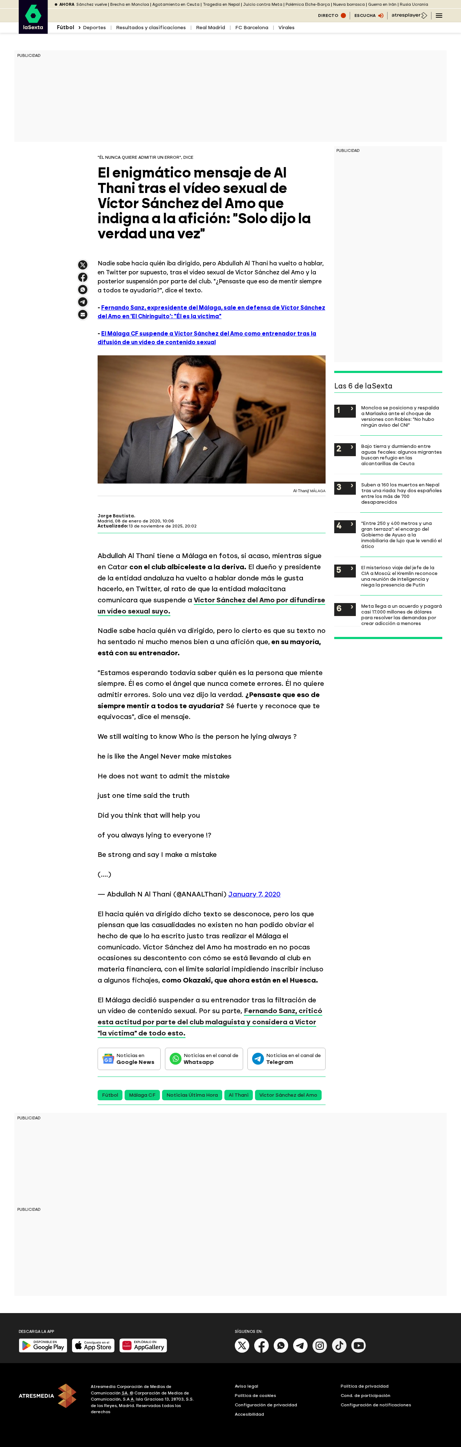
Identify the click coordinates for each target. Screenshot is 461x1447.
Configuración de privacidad (266, 1404)
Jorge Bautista (116, 515)
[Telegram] (300, 1351)
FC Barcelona (251, 27)
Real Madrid (210, 27)
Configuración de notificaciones (376, 1404)
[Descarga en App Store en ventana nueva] (93, 1351)
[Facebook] (261, 1351)
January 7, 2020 (254, 894)
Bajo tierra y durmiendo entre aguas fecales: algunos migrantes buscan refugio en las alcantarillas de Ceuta (401, 454)
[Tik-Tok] (339, 1351)
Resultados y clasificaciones (151, 27)
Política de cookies (255, 1395)
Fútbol (110, 1095)
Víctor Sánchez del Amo (288, 1095)
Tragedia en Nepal (221, 4)
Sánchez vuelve (91, 4)
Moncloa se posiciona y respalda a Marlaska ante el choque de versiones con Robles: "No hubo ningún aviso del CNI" (400, 416)
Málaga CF (142, 1095)
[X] (83, 268)
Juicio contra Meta (262, 4)
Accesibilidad (249, 1414)
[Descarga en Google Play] (43, 1351)
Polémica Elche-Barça (308, 4)
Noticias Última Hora (192, 1095)
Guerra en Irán (382, 4)
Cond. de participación (365, 1395)
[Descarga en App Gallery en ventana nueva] (143, 1351)
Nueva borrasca (349, 4)
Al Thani (239, 1095)
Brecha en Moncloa (129, 4)
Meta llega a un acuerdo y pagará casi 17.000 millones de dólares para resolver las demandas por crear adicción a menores (401, 614)
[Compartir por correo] (83, 318)
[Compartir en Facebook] (83, 280)
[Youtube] (358, 1351)
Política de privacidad (365, 1386)
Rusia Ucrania (414, 4)
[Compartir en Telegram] (83, 305)
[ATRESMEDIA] (50, 1400)
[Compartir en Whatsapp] (83, 292)
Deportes (94, 27)
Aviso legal (246, 1386)
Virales (286, 27)
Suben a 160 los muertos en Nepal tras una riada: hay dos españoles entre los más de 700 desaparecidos (401, 493)
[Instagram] (319, 1351)
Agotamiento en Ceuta (176, 4)
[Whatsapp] (280, 1351)
